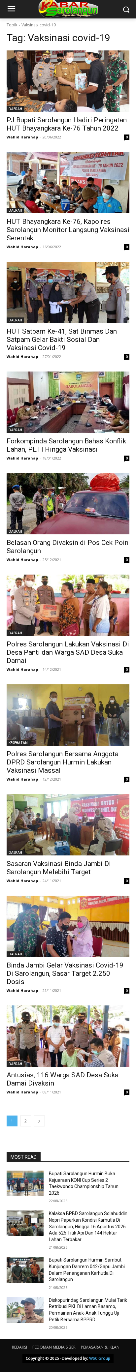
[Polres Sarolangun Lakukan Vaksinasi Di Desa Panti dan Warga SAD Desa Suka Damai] (68, 605)
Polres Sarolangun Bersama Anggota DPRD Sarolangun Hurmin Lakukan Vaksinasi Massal (63, 762)
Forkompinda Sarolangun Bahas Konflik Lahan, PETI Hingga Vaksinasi (66, 445)
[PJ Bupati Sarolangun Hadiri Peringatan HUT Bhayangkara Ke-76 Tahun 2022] (68, 81)
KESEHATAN (18, 742)
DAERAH (15, 108)
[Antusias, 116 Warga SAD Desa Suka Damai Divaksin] (68, 1036)
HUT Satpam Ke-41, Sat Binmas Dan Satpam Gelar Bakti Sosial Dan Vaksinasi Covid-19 (62, 339)
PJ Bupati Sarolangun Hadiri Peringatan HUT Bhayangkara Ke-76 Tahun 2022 (67, 124)
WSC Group (99, 1358)
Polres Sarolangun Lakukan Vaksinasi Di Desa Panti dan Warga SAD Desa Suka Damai (68, 652)
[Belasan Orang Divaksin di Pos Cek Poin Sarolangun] (68, 503)
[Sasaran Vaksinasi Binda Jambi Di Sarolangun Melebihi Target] (68, 824)
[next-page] (39, 1121)
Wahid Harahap (22, 136)
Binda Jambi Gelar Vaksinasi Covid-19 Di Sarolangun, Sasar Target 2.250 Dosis (65, 973)
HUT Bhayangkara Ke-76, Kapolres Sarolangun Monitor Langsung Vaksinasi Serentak (68, 230)
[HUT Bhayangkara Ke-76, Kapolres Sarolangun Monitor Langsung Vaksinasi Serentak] (68, 182)
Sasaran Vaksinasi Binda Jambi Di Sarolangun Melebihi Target (59, 868)
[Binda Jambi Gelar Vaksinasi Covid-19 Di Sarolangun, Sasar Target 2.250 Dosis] (68, 926)
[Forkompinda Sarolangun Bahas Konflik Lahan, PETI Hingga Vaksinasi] (68, 402)
